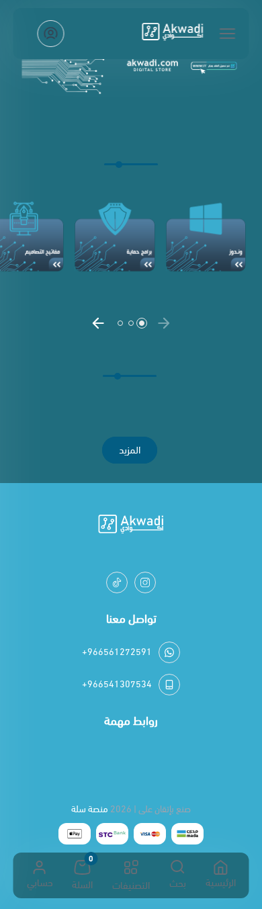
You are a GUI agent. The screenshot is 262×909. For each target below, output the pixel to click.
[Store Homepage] (131, 526)
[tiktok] (117, 582)
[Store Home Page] (173, 33)
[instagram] (145, 582)
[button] (164, 323)
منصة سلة (89, 809)
